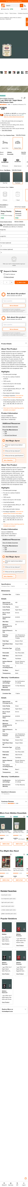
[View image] (1, 72)
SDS (5, 431)
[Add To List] (22, 98)
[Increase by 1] (11, 282)
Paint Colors (13, 13)
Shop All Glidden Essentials (10, 426)
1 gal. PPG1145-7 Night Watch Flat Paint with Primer (7, 997)
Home (1, 13)
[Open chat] (27, 22)
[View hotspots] (22, 72)
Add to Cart (22, 282)
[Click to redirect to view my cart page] (25, 5)
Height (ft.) (3, 229)
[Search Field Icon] (21, 5)
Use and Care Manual (10, 435)
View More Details (7, 130)
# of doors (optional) (5, 242)
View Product (5, 944)
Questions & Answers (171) (19, 104)
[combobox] (12, 5)
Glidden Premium (19, 934)
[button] (14, 344)
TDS (5, 433)
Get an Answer (14, 305)
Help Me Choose (20, 135)
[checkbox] (4, 274)
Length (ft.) (3, 236)
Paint (6, 13)
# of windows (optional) (6, 249)
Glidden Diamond (4, 963)
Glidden (4, 934)
